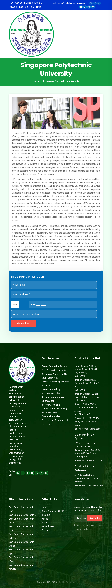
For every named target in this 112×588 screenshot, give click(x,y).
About (45, 518)
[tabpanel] (56, 182)
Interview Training (51, 404)
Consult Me (23, 323)
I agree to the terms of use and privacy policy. (90, 527)
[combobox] (15, 304)
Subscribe (95, 518)
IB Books (46, 514)
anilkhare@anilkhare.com (65, 3)
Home (36, 81)
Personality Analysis (51, 416)
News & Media (49, 526)
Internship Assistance (52, 393)
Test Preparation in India (54, 370)
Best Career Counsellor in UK (23, 514)
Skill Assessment (50, 412)
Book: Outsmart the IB (53, 511)
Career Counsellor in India (54, 366)
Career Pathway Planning (54, 408)
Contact (46, 530)
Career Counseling (51, 389)
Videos (45, 522)
